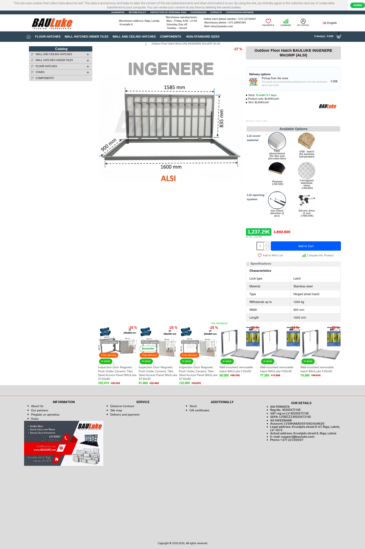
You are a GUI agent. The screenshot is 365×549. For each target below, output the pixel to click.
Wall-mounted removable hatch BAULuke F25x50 (236, 369)
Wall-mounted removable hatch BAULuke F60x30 (276, 369)
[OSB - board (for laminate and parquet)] (307, 141)
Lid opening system (255, 197)
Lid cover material (253, 138)
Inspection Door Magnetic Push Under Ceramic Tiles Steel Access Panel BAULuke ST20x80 (117, 373)
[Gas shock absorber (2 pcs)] (277, 200)
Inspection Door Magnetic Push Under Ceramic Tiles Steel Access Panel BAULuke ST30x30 (158, 373)
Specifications (261, 263)
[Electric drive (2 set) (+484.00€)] (307, 200)
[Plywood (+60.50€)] (277, 171)
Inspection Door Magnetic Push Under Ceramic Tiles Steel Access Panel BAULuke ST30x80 (198, 373)
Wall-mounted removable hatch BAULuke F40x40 (317, 369)
